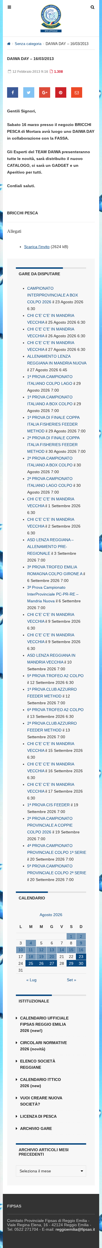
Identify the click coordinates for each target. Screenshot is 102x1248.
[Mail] (76, 92)
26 (41, 963)
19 (41, 956)
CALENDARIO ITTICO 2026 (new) (40, 1082)
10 (20, 950)
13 (52, 950)
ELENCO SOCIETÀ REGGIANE (37, 1064)
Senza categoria (28, 44)
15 (71, 950)
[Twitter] (28, 92)
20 (52, 956)
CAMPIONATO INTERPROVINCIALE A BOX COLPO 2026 (52, 295)
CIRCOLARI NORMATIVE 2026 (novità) (43, 1045)
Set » (71, 980)
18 (31, 956)
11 (31, 950)
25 (31, 963)
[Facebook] (12, 92)
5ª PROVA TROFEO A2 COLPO (55, 675)
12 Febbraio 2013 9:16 (30, 72)
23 (81, 956)
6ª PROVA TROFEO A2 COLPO (55, 709)
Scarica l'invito (37, 246)
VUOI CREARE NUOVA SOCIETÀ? (41, 1101)
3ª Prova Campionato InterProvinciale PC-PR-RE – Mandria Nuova (52, 594)
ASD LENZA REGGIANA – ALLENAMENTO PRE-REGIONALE (50, 546)
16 (81, 950)
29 (71, 963)
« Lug (31, 980)
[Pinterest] (60, 92)
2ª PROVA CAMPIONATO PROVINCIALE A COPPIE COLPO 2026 (50, 825)
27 (52, 963)
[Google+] (44, 92)
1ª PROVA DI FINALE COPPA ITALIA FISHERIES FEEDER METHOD (53, 424)
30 (81, 963)
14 (62, 950)
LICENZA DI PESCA (38, 1116)
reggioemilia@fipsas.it (75, 1229)
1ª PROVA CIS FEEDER (48, 805)
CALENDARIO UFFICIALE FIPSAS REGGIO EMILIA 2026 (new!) (44, 1024)
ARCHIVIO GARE (36, 1128)
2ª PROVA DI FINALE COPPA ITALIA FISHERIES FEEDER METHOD (53, 445)
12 (41, 950)
